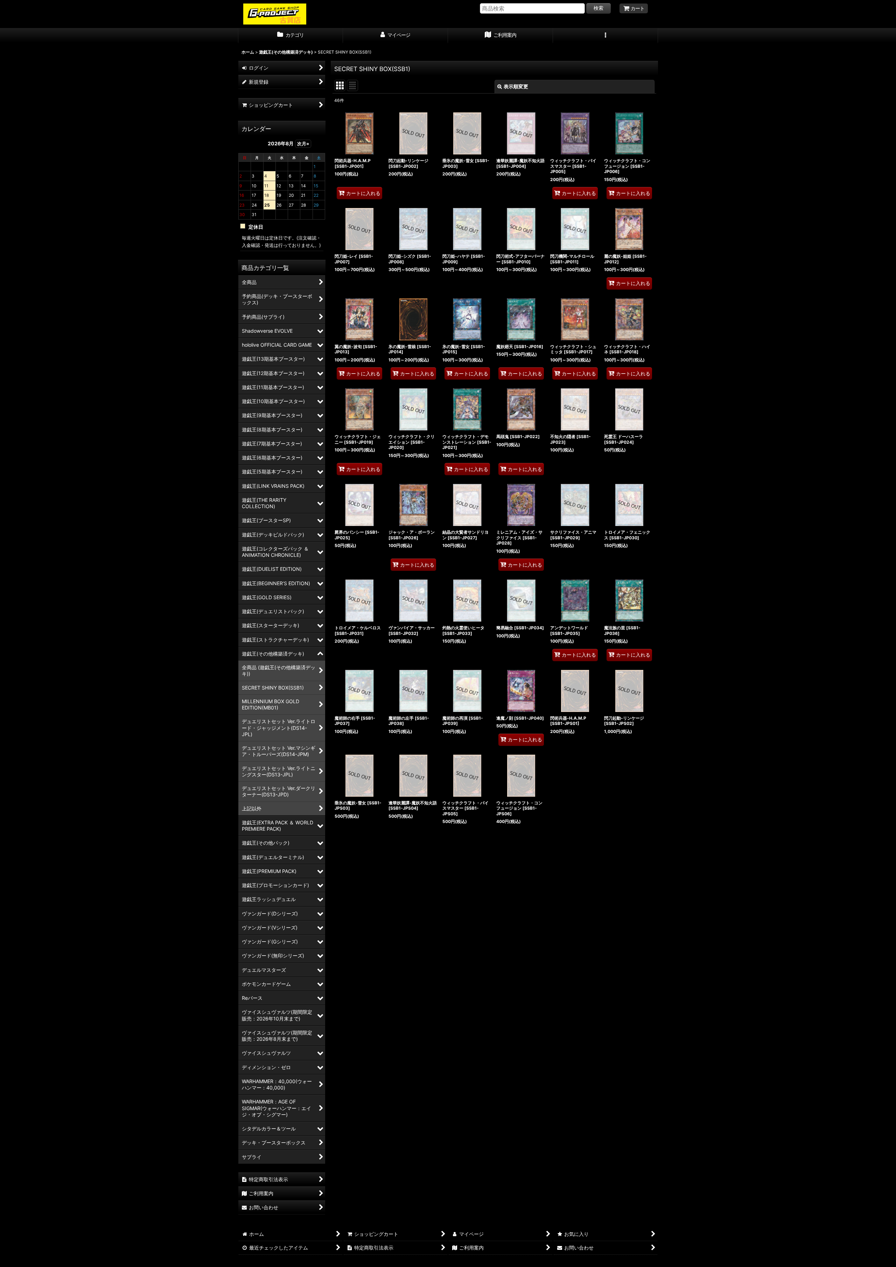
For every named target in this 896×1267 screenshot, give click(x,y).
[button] (605, 35)
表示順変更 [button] (516, 86)
